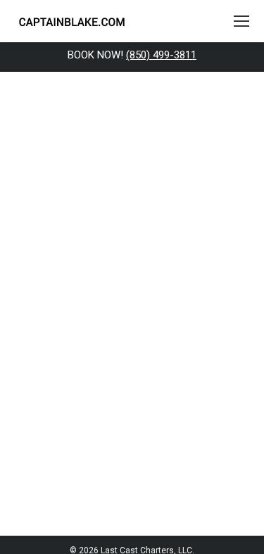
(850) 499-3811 (161, 55)
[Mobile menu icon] (241, 21)
